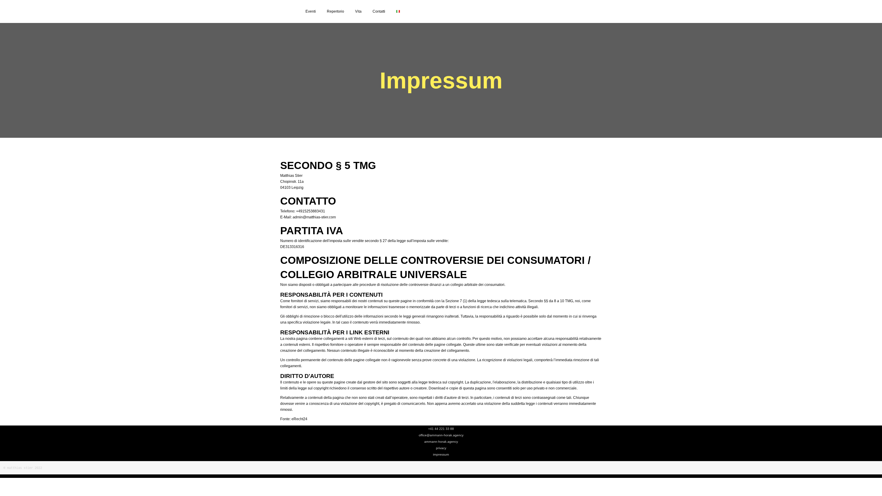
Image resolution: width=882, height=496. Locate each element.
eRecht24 (299, 419)
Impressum (441, 454)
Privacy (441, 448)
